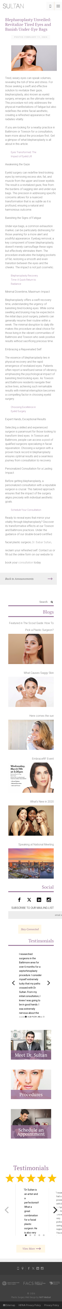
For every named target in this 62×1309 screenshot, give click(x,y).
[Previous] (14, 983)
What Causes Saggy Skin (39, 672)
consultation (25, 562)
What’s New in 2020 (42, 801)
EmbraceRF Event (43, 758)
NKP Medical (45, 1297)
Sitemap (10, 1305)
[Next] (48, 983)
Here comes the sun (41, 715)
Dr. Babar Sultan (41, 542)
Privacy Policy (51, 1305)
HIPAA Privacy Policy (30, 1305)
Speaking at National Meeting (36, 844)
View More (28, 1248)
